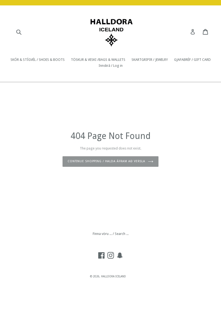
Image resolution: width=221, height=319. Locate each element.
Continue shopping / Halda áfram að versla (106, 161)
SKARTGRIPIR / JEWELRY (150, 60)
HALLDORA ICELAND (113, 276)
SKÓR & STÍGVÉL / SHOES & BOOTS (38, 60)
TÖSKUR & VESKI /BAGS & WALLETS (98, 60)
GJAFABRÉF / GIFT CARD (192, 60)
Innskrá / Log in (111, 66)
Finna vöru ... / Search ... (111, 234)
